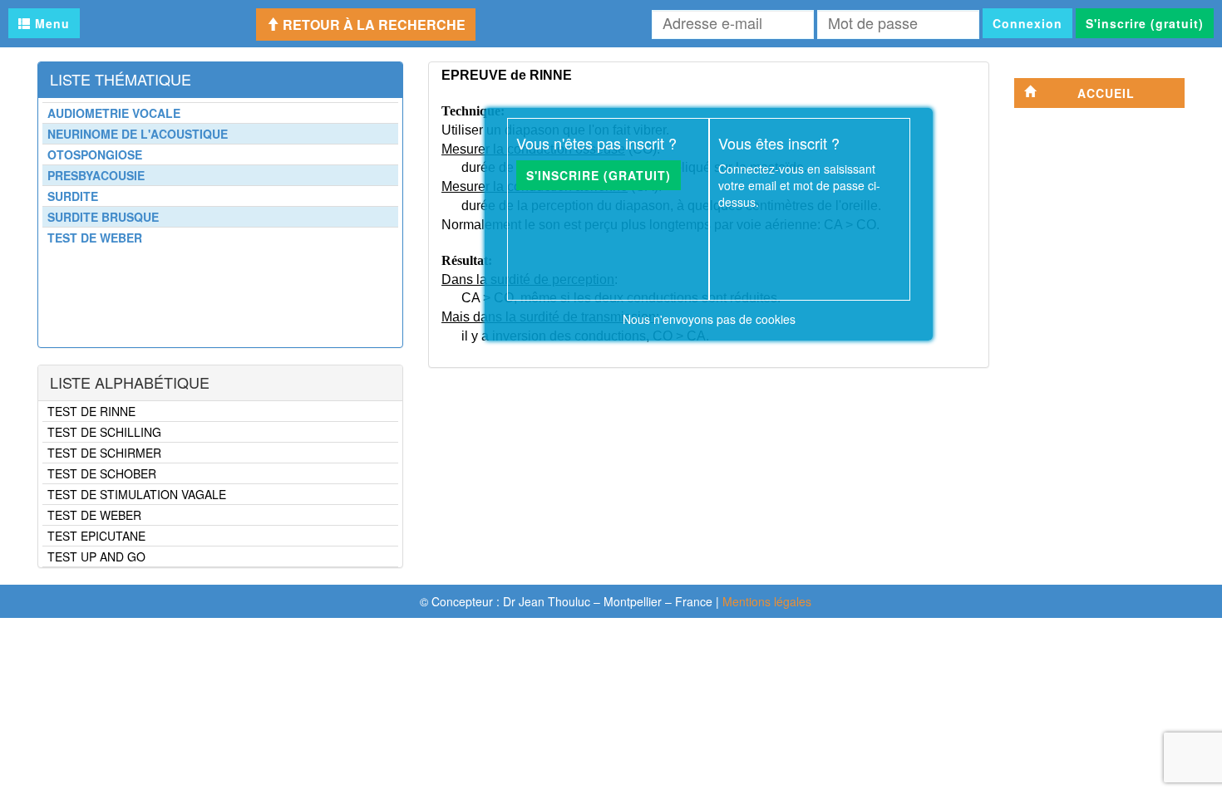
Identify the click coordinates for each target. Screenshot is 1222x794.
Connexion (1027, 23)
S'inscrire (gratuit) (1145, 23)
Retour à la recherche (372, 24)
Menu (50, 23)
